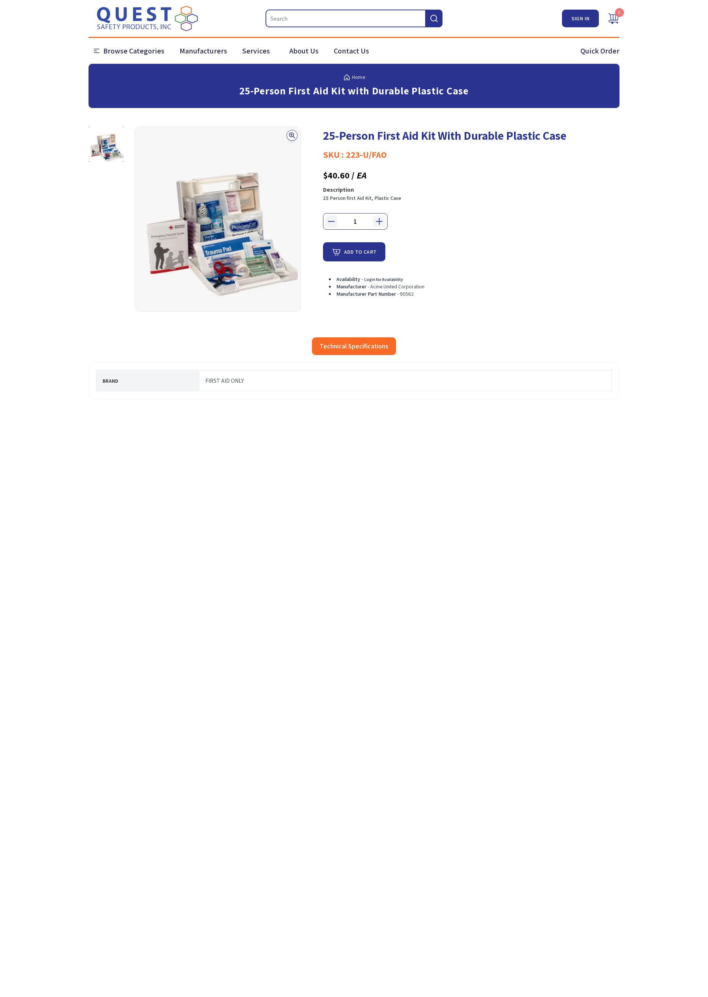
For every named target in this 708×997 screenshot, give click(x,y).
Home (358, 77)
